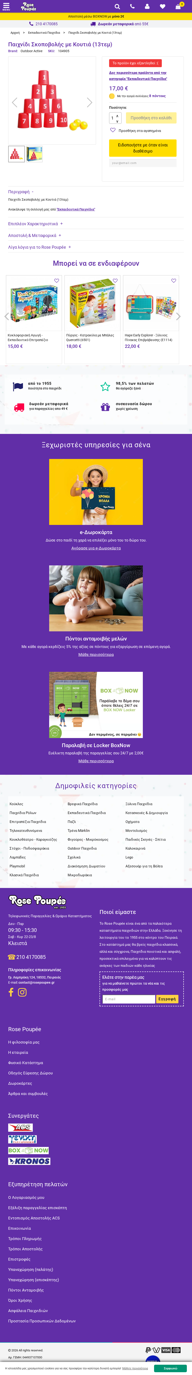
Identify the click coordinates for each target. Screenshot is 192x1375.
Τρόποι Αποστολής (25, 1249)
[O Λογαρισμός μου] (147, 6)
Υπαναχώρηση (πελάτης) (30, 1269)
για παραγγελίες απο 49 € (48, 409)
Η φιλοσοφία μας (24, 1042)
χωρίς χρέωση (127, 409)
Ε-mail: (13, 982)
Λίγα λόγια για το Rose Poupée (37, 247)
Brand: (13, 51)
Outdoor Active (31, 51)
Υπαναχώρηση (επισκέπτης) (33, 1279)
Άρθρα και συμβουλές (28, 1093)
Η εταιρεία (18, 1052)
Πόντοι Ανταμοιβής (26, 1290)
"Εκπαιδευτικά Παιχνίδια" (76, 209)
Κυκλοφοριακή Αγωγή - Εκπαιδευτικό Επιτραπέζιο (28, 337)
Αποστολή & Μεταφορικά (32, 235)
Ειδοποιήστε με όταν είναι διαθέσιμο (143, 147)
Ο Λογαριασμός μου (26, 1197)
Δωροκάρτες (20, 1083)
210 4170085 (31, 957)
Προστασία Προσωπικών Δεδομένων (42, 1321)
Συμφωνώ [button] (170, 1368)
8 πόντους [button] (157, 96)
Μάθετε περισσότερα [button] (135, 1368)
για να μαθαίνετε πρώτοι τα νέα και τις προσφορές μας (133, 986)
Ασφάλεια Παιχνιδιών (28, 1310)
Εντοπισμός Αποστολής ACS (34, 1218)
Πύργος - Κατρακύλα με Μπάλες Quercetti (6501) (90, 337)
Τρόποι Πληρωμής (25, 1238)
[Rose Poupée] (28, 6)
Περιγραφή (19, 191)
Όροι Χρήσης (20, 1300)
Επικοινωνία (19, 1228)
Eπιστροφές (19, 1259)
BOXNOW (100, 16)
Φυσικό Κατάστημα (25, 1062)
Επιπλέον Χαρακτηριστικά (33, 223)
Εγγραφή (167, 999)
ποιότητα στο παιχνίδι (45, 388)
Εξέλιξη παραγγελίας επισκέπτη (37, 1207)
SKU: (51, 51)
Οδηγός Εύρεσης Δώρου (30, 1073)
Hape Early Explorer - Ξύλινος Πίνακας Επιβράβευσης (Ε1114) (148, 337)
